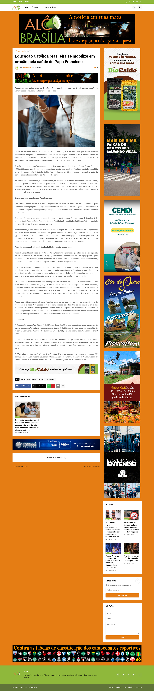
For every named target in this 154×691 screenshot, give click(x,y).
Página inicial (20, 51)
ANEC (29, 51)
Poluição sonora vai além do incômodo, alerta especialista (131, 558)
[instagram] (133, 2)
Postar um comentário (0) (56, 458)
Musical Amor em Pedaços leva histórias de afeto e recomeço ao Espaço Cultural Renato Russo (113, 561)
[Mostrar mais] (63, 386)
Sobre (20, 2)
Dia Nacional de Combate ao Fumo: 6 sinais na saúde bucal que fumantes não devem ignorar (131, 527)
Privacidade (128, 687)
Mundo (40, 379)
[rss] (141, 2)
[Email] (58, 386)
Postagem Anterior (21, 466)
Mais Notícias (51, 7)
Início (14, 2)
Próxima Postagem (91, 466)
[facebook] (126, 2)
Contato (26, 2)
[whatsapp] (137, 2)
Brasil (28, 379)
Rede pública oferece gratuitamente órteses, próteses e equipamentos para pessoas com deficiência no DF (113, 529)
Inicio (26, 7)
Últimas (35, 7)
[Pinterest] (53, 386)
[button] (134, 7)
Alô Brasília (33, 687)
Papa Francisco (50, 379)
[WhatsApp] (49, 386)
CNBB (34, 379)
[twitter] (130, 2)
